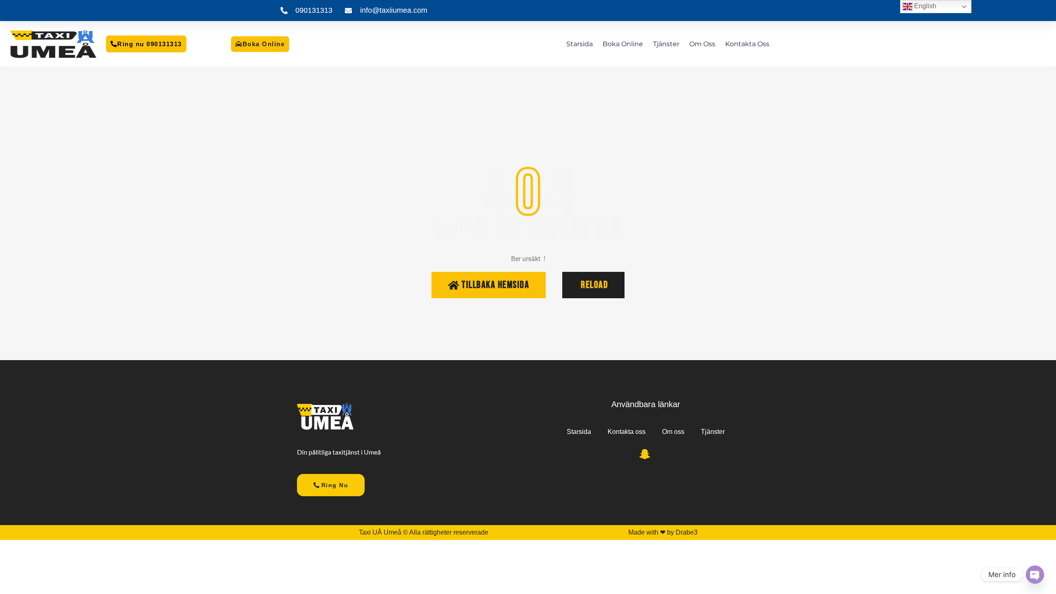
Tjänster (666, 44)
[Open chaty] (1035, 575)
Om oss (702, 44)
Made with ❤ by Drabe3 (663, 532)
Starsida (579, 44)
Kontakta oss (747, 44)
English (924, 5)
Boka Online (623, 44)
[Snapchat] (644, 456)
